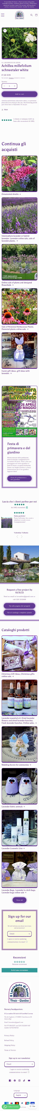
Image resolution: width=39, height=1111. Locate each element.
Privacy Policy (9, 1035)
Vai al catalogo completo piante (19, 612)
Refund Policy (9, 1040)
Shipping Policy (9, 1045)
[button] (2, 15)
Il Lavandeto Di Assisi (21, 1107)
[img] (19, 504)
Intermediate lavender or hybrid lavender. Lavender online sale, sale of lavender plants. (18, 238)
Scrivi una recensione (19, 970)
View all (19, 900)
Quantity (4, 81)
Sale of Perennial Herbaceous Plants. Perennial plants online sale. (18, 328)
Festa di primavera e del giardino (18, 478)
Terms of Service (10, 1050)
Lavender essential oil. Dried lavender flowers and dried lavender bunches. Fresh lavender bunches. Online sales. (18, 720)
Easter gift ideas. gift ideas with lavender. (16, 372)
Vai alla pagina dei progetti (19, 606)
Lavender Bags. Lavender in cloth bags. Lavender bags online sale (19, 891)
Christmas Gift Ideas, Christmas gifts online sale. (18, 675)
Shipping (11, 78)
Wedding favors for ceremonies (15, 765)
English (18, 1095)
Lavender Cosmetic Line (12, 848)
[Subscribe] (29, 933)
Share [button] (6, 109)
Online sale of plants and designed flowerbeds (17, 283)
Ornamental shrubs (10, 194)
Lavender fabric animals (12, 806)
